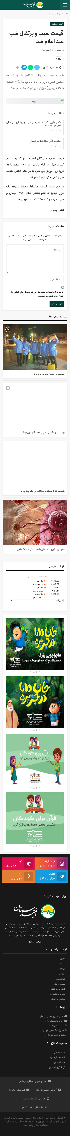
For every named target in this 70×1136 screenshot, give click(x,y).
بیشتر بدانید (35, 941)
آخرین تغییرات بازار (54, 1021)
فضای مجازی (59, 984)
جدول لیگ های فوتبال (53, 1030)
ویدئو (62, 964)
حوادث (62, 969)
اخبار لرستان (59, 1052)
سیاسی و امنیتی (57, 999)
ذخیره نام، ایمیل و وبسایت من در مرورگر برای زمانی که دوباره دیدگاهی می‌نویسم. (37, 294)
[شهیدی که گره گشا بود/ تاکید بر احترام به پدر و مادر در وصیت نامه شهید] (35, 464)
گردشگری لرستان (57, 1067)
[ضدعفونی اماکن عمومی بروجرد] (35, 347)
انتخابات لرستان (57, 1057)
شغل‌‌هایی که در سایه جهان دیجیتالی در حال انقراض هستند (33, 124)
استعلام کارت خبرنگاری (55, 1035)
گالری (62, 959)
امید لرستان (59, 1062)
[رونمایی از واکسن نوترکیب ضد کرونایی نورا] (35, 405)
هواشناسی (60, 979)
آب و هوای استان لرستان (51, 1016)
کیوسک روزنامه (56, 1026)
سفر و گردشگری (57, 994)
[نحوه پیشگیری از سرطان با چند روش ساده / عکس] (35, 522)
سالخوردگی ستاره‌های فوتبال (45, 141)
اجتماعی (61, 974)
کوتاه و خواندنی (56, 24)
